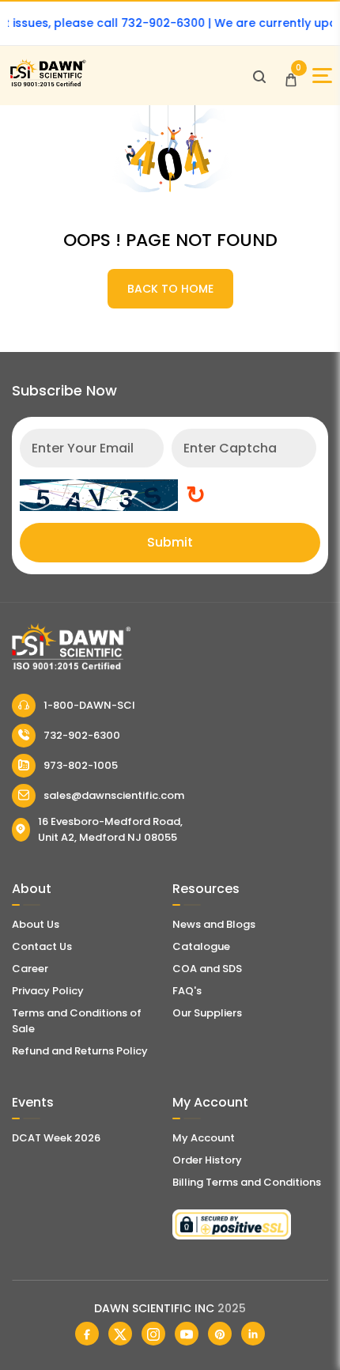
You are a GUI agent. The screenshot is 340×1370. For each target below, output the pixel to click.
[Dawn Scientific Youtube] (186, 1333)
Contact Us (42, 946)
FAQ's (187, 990)
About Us (35, 924)
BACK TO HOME (170, 289)
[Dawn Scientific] (47, 84)
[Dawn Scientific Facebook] (87, 1333)
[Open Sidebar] (322, 75)
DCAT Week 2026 (56, 1137)
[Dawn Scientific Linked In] (253, 1333)
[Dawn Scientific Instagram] (153, 1333)
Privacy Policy (48, 990)
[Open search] (259, 76)
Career (30, 968)
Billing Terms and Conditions (246, 1182)
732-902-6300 (81, 735)
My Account (203, 1137)
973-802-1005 (80, 765)
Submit (170, 542)
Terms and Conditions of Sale (77, 1020)
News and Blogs (213, 924)
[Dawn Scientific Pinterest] (220, 1333)
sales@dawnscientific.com (113, 795)
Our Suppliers (207, 1012)
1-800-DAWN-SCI (89, 705)
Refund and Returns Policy (80, 1050)
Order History (207, 1160)
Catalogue (201, 946)
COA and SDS (207, 968)
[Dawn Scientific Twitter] (120, 1333)
